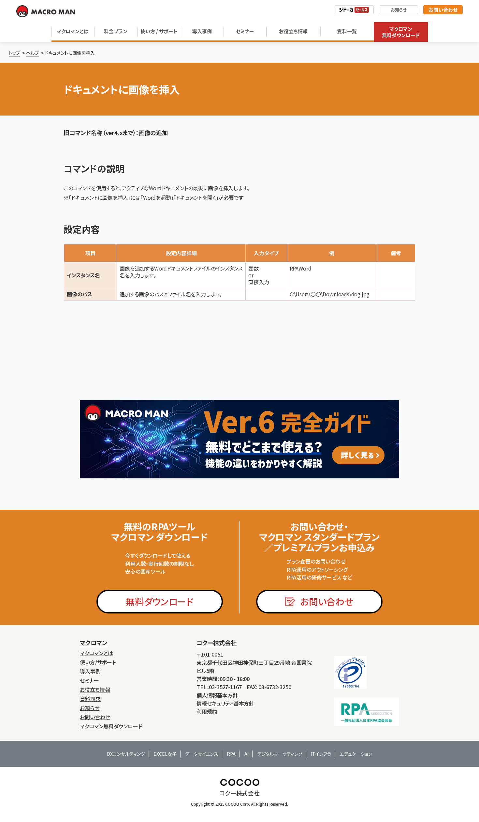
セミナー (245, 31)
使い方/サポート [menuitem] (98, 662)
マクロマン (93, 642)
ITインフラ (321, 754)
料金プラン (115, 31)
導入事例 (202, 31)
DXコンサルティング (126, 754)
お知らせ (399, 10)
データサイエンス (201, 754)
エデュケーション (356, 754)
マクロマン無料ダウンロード (401, 32)
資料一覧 (347, 31)
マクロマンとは (73, 31)
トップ (14, 53)
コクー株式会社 (216, 642)
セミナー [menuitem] (89, 680)
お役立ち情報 (293, 31)
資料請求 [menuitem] (90, 699)
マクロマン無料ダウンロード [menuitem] (111, 726)
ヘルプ (32, 53)
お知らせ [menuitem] (89, 708)
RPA (231, 754)
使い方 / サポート (159, 31)
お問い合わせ (442, 9)
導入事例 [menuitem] (90, 671)
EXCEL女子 (165, 754)
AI (246, 754)
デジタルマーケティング (279, 754)
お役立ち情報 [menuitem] (95, 689)
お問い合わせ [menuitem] (95, 717)
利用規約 (206, 711)
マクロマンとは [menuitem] (96, 653)
